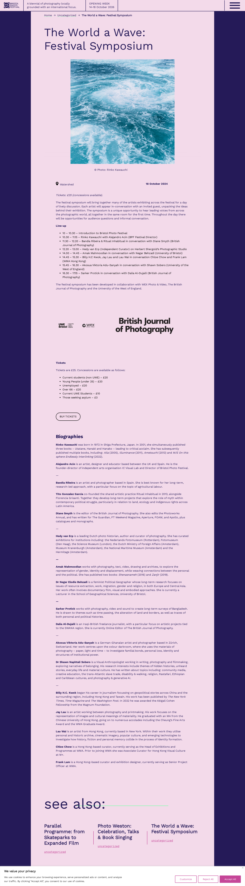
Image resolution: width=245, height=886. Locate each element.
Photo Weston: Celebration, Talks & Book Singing (118, 831)
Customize (186, 879)
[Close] (243, 867)
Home (48, 15)
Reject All (208, 879)
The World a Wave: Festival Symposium (174, 828)
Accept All (230, 879)
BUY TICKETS (68, 416)
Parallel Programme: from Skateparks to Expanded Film (64, 834)
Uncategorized (66, 15)
